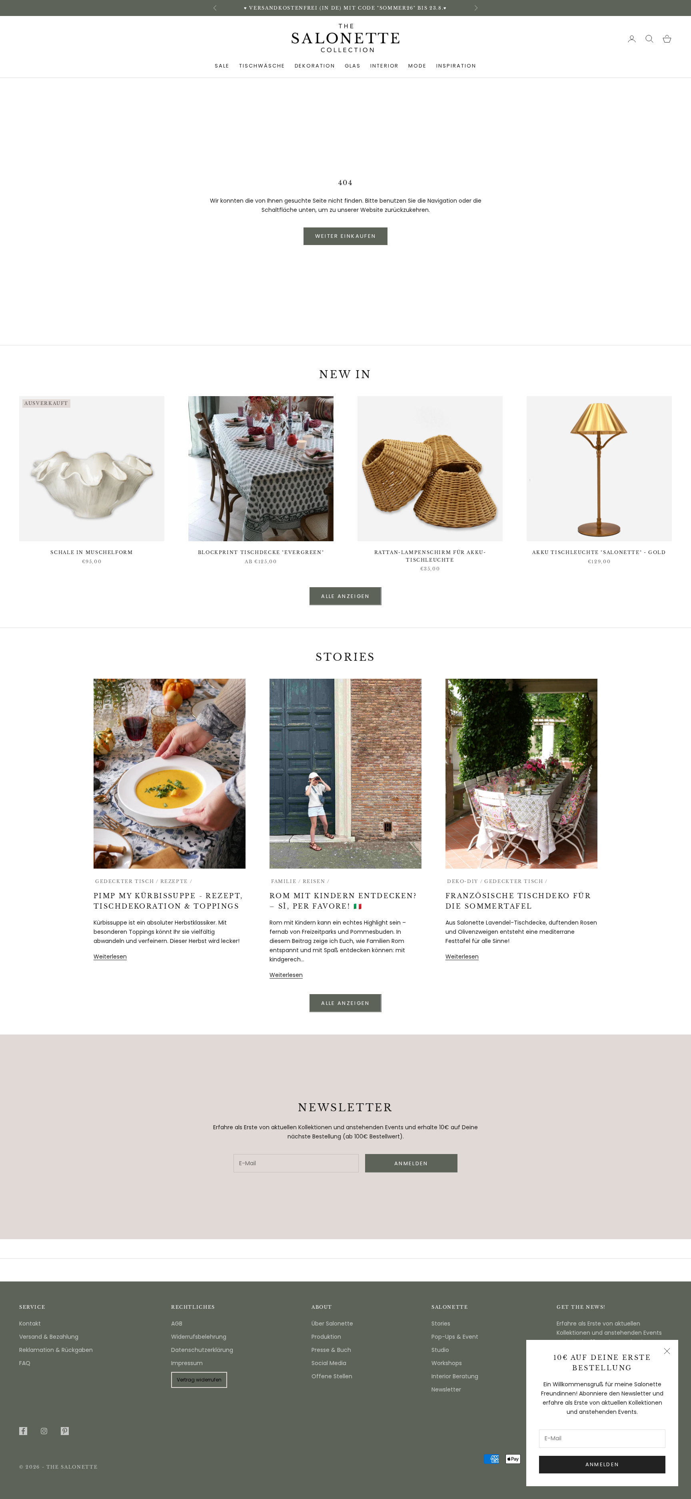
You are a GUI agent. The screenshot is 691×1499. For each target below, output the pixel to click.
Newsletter (446, 1389)
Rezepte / (176, 881)
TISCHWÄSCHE (262, 66)
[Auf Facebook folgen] (23, 1431)
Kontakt (30, 1324)
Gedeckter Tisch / (127, 881)
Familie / (286, 881)
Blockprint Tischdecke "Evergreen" (261, 552)
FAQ (24, 1363)
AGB (176, 1324)
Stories (440, 1324)
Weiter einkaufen (345, 236)
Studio (440, 1350)
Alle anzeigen (345, 596)
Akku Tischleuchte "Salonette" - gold (599, 552)
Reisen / (316, 881)
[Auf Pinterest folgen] (65, 1431)
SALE (222, 66)
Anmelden (602, 1464)
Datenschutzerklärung (202, 1350)
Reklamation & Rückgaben (56, 1350)
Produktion (326, 1337)
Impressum (187, 1363)
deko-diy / (465, 881)
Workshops (446, 1363)
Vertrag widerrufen (199, 1379)
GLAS (353, 66)
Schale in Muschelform (91, 552)
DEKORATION (315, 66)
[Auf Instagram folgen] (44, 1431)
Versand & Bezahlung (48, 1337)
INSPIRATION (456, 66)
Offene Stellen (332, 1376)
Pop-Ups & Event (454, 1337)
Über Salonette (332, 1324)
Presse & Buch (331, 1350)
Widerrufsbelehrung (198, 1337)
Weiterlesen (110, 957)
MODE (417, 66)
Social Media (329, 1363)
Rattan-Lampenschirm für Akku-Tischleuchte (430, 556)
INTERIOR (384, 66)
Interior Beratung (454, 1376)
